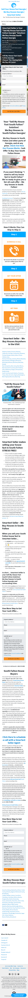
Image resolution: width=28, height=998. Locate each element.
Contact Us (20, 966)
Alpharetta (14, 890)
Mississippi (5, 362)
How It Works (5, 968)
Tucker (6, 915)
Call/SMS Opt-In (6, 90)
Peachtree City (10, 908)
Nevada (4, 364)
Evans (3, 901)
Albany (9, 890)
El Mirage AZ (4, 943)
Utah (7, 375)
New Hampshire (6, 366)
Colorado (10, 353)
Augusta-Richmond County (17, 892)
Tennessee (20, 373)
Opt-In (5, 92)
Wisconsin (12, 377)
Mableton (4, 904)
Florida (4, 355)
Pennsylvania (19, 369)
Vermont (11, 375)
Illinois (20, 355)
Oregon (13, 369)
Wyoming (17, 377)
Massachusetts (6, 360)
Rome (11, 910)
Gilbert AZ (3, 947)
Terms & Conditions (14, 106)
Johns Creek (20, 901)
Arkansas (18, 351)
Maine (18, 359)
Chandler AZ (4, 940)
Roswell (16, 910)
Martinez (9, 906)
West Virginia (5, 377)
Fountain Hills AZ (5, 945)
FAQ (11, 968)
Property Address (7, 74)
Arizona (13, 351)
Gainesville (8, 901)
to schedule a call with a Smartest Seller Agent (14, 740)
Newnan (4, 908)
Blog (18, 970)
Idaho (16, 355)
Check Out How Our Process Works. (13, 147)
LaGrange (10, 902)
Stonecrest (18, 913)
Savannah (12, 911)
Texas (3, 375)
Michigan (12, 360)
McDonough (15, 906)
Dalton (15, 897)
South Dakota (13, 373)
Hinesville (14, 901)
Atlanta (8, 892)
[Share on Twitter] (6, 925)
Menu (4, 24)
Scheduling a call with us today (12, 800)
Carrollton (18, 895)
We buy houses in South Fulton (10, 603)
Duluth (11, 899)
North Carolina (11, 368)
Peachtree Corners (20, 908)
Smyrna (17, 911)
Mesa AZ (3, 950)
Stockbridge (12, 913)
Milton (20, 906)
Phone (4, 79)
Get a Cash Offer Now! (14, 1)
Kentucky (8, 359)
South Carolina (6, 373)
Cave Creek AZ (4, 938)
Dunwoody (15, 899)
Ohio (3, 369)
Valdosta (11, 915)
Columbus (10, 897)
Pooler (4, 910)
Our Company (16, 968)
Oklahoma (8, 369)
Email (4, 85)
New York (4, 368)
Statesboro (5, 913)
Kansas (4, 359)
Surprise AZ (4, 957)
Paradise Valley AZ (5, 952)
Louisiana (14, 359)
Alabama (4, 351)
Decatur (20, 897)
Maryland (23, 359)
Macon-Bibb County (13, 904)
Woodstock (13, 917)
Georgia (8, 355)
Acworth (4, 890)
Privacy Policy (7, 655)
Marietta (4, 906)
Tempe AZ (3, 959)
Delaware (22, 353)
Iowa (8, 357)
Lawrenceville (17, 902)
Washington (21, 375)
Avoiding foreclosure (7, 198)
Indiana (4, 357)
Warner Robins (6, 917)
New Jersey (14, 366)
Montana (15, 362)
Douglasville (5, 899)
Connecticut (16, 353)
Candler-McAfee (6, 895)
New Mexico (20, 366)
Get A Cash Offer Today (10, 966)
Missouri (10, 362)
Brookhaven (5, 893)
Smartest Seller (18, 686)
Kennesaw (4, 902)
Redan (7, 910)
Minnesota (18, 360)
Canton (13, 895)
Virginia (16, 375)
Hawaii (12, 355)
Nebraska (20, 362)
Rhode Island (5, 371)
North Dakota (19, 368)
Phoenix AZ (4, 955)
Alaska (9, 351)
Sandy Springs (5, 911)
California (4, 353)
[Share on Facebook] (3, 925)
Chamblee (4, 897)
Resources (23, 968)
